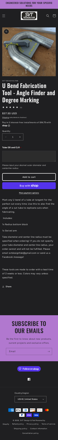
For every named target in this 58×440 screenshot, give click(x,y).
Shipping (5, 117)
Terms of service (48, 424)
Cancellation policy (30, 433)
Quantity (6, 131)
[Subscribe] (48, 351)
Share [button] (9, 286)
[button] (3, 16)
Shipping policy (20, 429)
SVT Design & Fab (27, 420)
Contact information (38, 429)
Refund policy (18, 424)
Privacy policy (33, 424)
